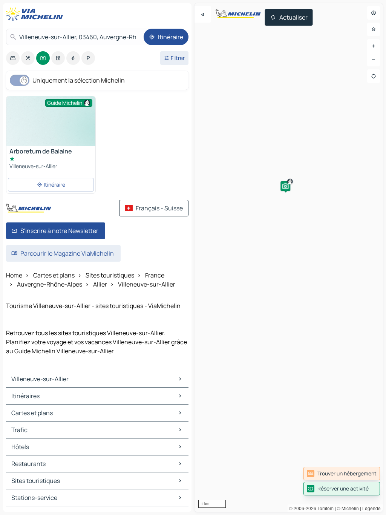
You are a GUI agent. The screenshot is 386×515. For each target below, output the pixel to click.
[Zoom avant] (373, 46)
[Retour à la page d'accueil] (36, 14)
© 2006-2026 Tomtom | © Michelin (324, 508)
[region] (289, 257)
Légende (371, 508)
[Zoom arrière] (373, 59)
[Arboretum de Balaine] (50, 129)
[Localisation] (373, 76)
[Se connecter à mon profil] (373, 13)
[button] (285, 186)
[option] (13, 58)
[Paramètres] (373, 29)
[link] (341, 473)
